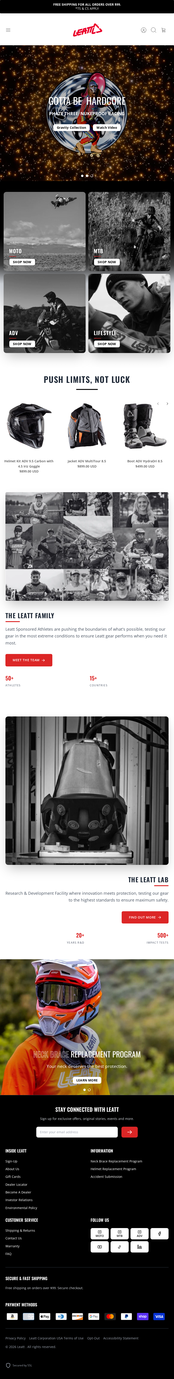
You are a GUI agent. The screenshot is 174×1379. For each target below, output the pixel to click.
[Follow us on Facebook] (159, 1233)
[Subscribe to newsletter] (129, 1132)
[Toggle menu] (10, 30)
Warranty (12, 1246)
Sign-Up (11, 1161)
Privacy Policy (15, 1338)
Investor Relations (19, 1200)
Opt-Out (93, 1338)
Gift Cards (13, 1176)
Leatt (21, 1347)
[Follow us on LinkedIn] (139, 1247)
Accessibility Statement (120, 1338)
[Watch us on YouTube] (100, 1247)
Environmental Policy (21, 1208)
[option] (87, 113)
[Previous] (158, 403)
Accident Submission (106, 1176)
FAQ (8, 1254)
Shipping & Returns (20, 1230)
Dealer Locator (16, 1184)
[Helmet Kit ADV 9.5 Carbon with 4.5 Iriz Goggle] (29, 426)
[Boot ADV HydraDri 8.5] (145, 426)
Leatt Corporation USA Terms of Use (56, 1338)
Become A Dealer (18, 1192)
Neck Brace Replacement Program (116, 1161)
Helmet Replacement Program (113, 1169)
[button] (82, 176)
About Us (12, 1169)
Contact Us (13, 1238)
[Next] (167, 403)
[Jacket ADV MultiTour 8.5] (87, 426)
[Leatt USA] (87, 30)
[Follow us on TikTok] (120, 1247)
